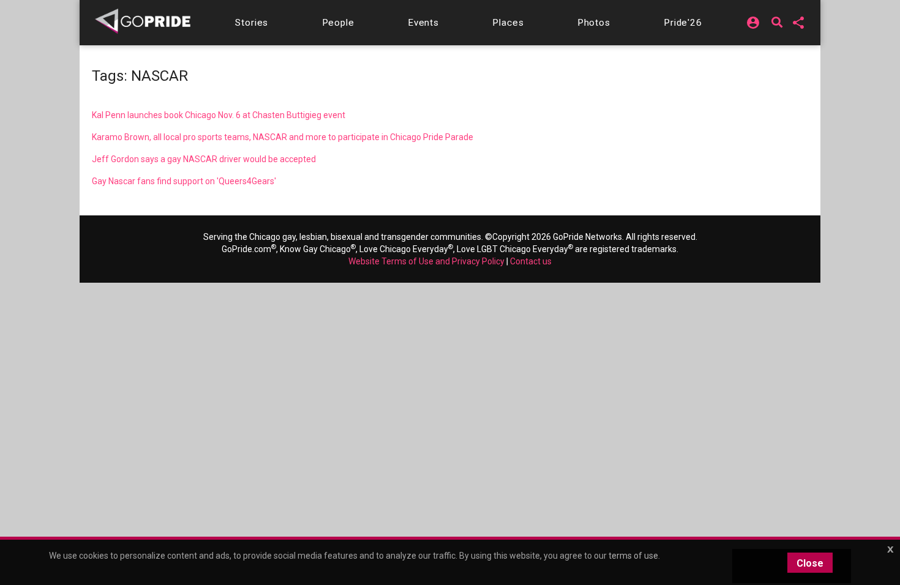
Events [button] (423, 22)
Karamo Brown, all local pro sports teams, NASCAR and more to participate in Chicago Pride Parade (282, 137)
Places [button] (507, 22)
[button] (252, 22)
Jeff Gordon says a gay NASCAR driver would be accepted (204, 159)
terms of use (633, 556)
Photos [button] (593, 22)
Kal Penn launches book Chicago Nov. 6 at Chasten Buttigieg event (218, 115)
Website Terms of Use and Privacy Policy (426, 261)
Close (810, 563)
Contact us (531, 261)
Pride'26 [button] (683, 22)
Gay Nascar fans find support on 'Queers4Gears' (184, 181)
